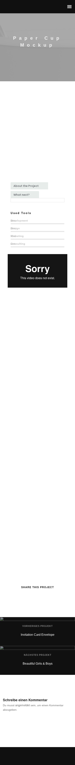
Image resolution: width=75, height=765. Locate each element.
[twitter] (26, 595)
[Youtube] (41, 757)
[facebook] (19, 595)
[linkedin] (34, 595)
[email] (55, 595)
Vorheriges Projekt (37, 626)
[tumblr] (48, 595)
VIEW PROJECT (19, 398)
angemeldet (22, 705)
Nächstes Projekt (37, 655)
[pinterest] (41, 595)
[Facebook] (34, 757)
